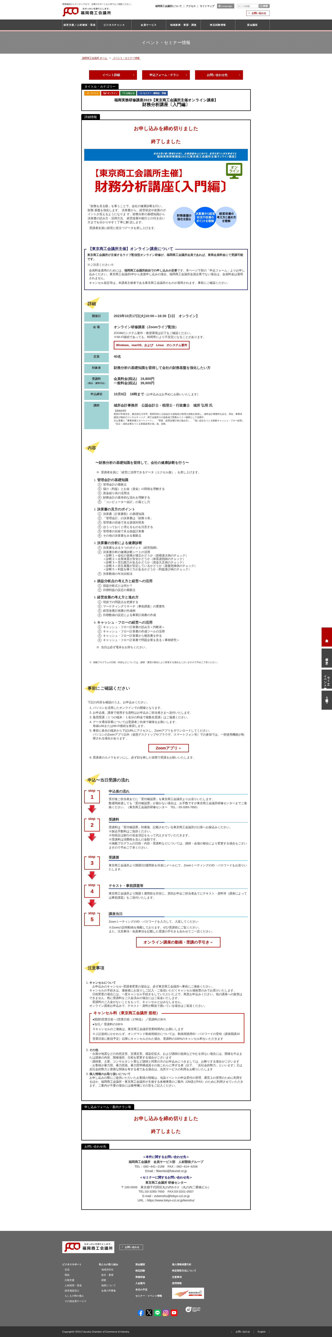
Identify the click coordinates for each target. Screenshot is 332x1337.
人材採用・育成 (73, 1285)
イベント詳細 (111, 75)
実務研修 (140, 1277)
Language (226, 6)
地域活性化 (107, 1269)
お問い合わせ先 (217, 75)
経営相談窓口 (72, 1290)
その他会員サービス (75, 1301)
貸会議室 (252, 24)
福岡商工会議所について (168, 6)
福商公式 (327, 700)
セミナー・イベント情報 (327, 679)
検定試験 (140, 1270)
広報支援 (69, 1280)
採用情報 (177, 1283)
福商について (108, 1285)
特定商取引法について (184, 1270)
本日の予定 (327, 658)
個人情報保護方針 (181, 1264)
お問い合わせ (259, 13)
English (262, 1331)
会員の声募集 (108, 1290)
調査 (103, 1280)
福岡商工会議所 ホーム (94, 58)
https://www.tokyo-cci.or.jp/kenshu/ (171, 1200)
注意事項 (177, 1277)
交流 (67, 1269)
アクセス (191, 6)
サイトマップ (207, 6)
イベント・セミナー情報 (126, 58)
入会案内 (327, 637)
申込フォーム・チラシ (164, 75)
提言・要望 (107, 1275)
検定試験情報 (218, 24)
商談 (67, 1275)
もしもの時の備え (74, 1295)
